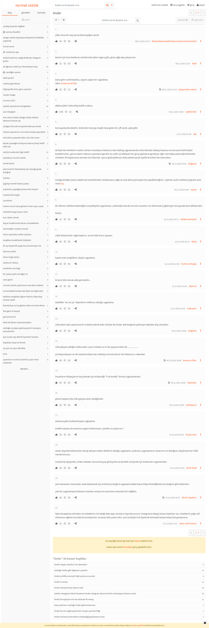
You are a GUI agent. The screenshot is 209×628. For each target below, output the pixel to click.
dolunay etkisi (9, 251)
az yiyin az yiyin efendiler (14, 348)
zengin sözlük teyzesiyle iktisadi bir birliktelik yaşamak (23, 39)
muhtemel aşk (12, 52)
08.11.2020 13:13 (169, 89)
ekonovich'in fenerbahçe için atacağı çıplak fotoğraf (22, 171)
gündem (25, 12)
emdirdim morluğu (11, 268)
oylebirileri (191, 111)
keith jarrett (8, 78)
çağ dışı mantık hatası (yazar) (16, 183)
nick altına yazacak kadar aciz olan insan (21, 137)
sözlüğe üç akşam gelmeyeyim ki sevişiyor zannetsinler (22, 330)
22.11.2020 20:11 (171, 219)
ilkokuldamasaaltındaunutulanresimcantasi (174, 41)
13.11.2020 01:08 (184, 134)
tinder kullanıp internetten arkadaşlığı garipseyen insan (79, 616)
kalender (192, 382)
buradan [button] (127, 546)
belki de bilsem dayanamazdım (17, 322)
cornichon (7, 200)
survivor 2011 (9, 100)
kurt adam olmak (11, 217)
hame (194, 189)
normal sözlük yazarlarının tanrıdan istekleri (23, 285)
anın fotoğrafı (9, 111)
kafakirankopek (188, 219)
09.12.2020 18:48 (173, 360)
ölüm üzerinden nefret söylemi (17, 234)
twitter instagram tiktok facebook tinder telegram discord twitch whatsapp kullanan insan (95, 593)
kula (5, 353)
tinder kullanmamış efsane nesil (68, 587)
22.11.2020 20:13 (182, 241)
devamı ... (25, 368)
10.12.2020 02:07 (172, 497)
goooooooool (9, 316)
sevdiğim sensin (13, 72)
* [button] (124, 428)
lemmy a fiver (190, 360)
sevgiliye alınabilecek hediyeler (17, 240)
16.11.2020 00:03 (179, 163)
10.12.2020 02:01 (176, 434)
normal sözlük (27, 5)
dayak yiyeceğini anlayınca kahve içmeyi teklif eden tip (23, 145)
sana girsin (8, 279)
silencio (193, 286)
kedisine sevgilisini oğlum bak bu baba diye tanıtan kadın (22, 298)
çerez (134, 625)
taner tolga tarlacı (11, 257)
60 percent (191, 434)
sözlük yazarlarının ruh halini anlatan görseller (24, 132)
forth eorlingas (189, 263)
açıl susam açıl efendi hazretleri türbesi (20, 337)
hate (194, 63)
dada (194, 241)
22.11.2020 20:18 (172, 264)
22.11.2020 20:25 (177, 308)
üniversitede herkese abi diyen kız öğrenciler (23, 291)
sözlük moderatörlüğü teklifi (16, 152)
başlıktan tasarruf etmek (14, 342)
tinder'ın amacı (61, 582)
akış (10, 12)
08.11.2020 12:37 (182, 63)
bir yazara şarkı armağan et (15, 274)
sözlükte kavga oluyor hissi (15, 211)
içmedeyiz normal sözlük (14, 157)
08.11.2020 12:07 (142, 41)
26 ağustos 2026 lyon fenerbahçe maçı (20, 66)
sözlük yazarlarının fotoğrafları (17, 106)
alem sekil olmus (188, 523)
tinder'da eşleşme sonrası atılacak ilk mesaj (73, 599)
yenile (27, 19)
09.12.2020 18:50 (178, 382)
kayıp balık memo (188, 89)
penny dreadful (13, 32)
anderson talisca (10, 262)
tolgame (192, 163)
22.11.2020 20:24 (179, 286)
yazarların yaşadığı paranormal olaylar (20, 189)
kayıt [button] (137, 540)
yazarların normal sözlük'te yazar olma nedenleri (21, 361)
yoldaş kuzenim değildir (14, 26)
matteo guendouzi (11, 83)
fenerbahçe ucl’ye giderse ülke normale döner (24, 305)
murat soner (8, 46)
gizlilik (141, 625)
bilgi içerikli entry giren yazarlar (17, 89)
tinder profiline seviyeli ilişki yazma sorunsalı (74, 576)
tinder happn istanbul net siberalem (70, 564)
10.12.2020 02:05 (177, 468)
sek (195, 133)
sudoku (6, 178)
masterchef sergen (11, 195)
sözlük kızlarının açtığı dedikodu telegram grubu (22, 59)
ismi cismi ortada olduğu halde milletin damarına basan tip (21, 119)
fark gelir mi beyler (11, 311)
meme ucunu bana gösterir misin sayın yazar (23, 206)
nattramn (192, 308)
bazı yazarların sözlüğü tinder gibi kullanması (74, 605)
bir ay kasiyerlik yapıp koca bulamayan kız (22, 245)
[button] (160, 5)
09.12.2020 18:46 (179, 330)
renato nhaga (9, 94)
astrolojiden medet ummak (15, 228)
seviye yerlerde (68, 83)
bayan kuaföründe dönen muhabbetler (21, 223)
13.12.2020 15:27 (170, 523)
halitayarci (191, 404)
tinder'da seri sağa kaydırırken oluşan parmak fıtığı (77, 611)
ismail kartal (8, 163)
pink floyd (191, 467)
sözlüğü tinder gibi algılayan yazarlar (71, 570)
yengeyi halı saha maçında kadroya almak (22, 126)
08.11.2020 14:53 (176, 111)
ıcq (62, 183)
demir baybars (189, 497)
